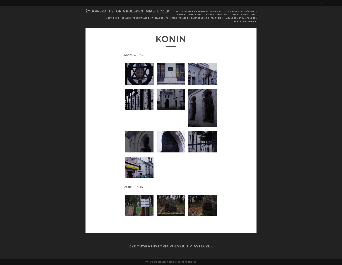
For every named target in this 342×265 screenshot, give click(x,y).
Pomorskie (172, 18)
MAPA (234, 11)
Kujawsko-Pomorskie (189, 15)
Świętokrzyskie (200, 18)
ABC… (178, 11)
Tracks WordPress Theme (159, 262)
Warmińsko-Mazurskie (223, 18)
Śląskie (184, 18)
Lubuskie (222, 15)
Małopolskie (248, 15)
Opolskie (127, 18)
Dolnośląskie (247, 11)
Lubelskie (209, 15)
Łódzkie (234, 15)
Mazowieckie (112, 18)
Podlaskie (157, 18)
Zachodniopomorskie (244, 21)
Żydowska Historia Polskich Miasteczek (127, 11)
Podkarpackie (141, 18)
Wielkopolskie (247, 18)
